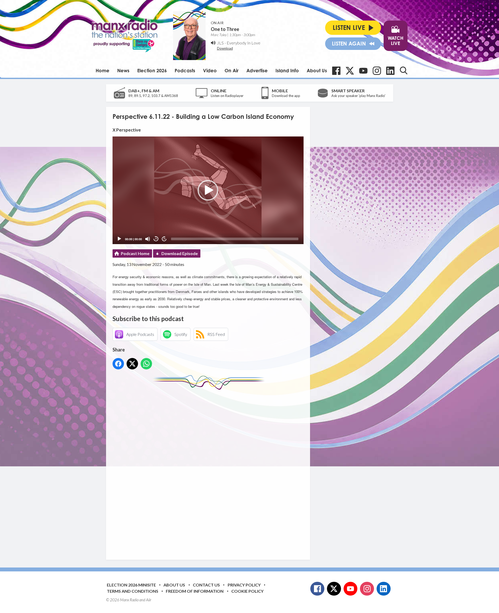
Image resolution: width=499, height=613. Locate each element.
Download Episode (179, 253)
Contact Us (206, 584)
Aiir (148, 599)
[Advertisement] (210, 471)
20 (156, 239)
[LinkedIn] (390, 71)
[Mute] (147, 239)
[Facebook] (336, 71)
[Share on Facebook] (118, 363)
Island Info (287, 70)
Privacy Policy (244, 584)
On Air (232, 70)
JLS (220, 42)
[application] (208, 190)
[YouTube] (363, 71)
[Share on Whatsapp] (146, 363)
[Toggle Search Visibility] (404, 70)
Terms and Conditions (132, 591)
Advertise (257, 70)
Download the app (286, 96)
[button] (208, 190)
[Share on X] (132, 363)
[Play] (119, 239)
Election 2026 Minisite (131, 584)
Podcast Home (135, 253)
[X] (350, 71)
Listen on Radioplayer (227, 96)
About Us (317, 70)
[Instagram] (377, 71)
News (123, 70)
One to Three (225, 29)
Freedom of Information (195, 591)
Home (102, 70)
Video (210, 70)
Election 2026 (152, 70)
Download (225, 48)
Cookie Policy (247, 591)
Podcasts (185, 70)
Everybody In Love (243, 42)
